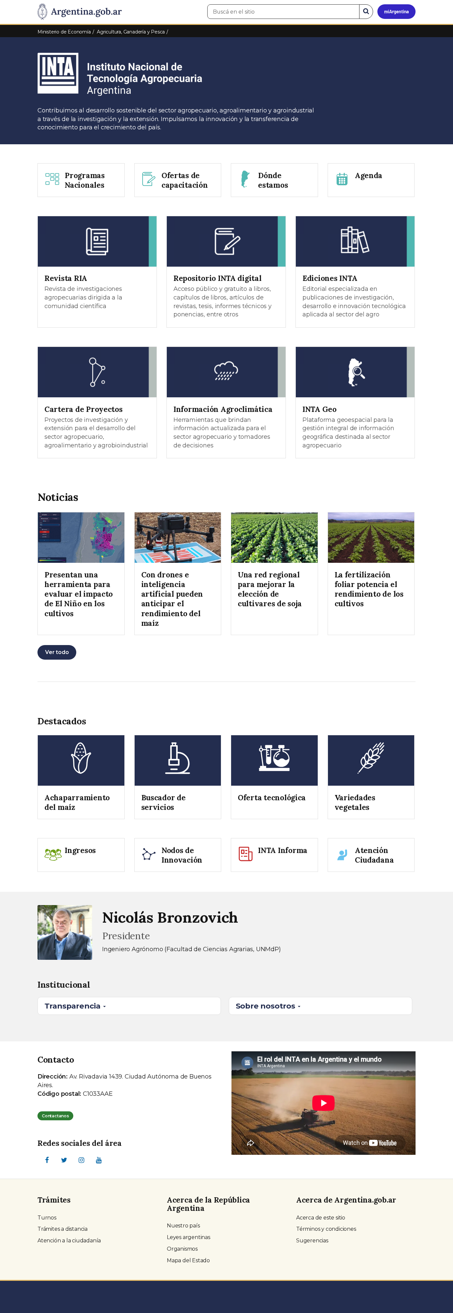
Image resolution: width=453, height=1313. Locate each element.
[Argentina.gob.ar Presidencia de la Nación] (79, 12)
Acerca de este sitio (320, 1218)
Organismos (182, 1249)
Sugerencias (312, 1240)
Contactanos (55, 1115)
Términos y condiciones (326, 1229)
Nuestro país (183, 1225)
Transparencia (73, 1006)
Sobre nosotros (266, 1006)
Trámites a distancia (62, 1229)
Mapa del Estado (188, 1260)
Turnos (46, 1218)
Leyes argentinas (188, 1237)
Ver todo (57, 652)
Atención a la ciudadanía (69, 1240)
